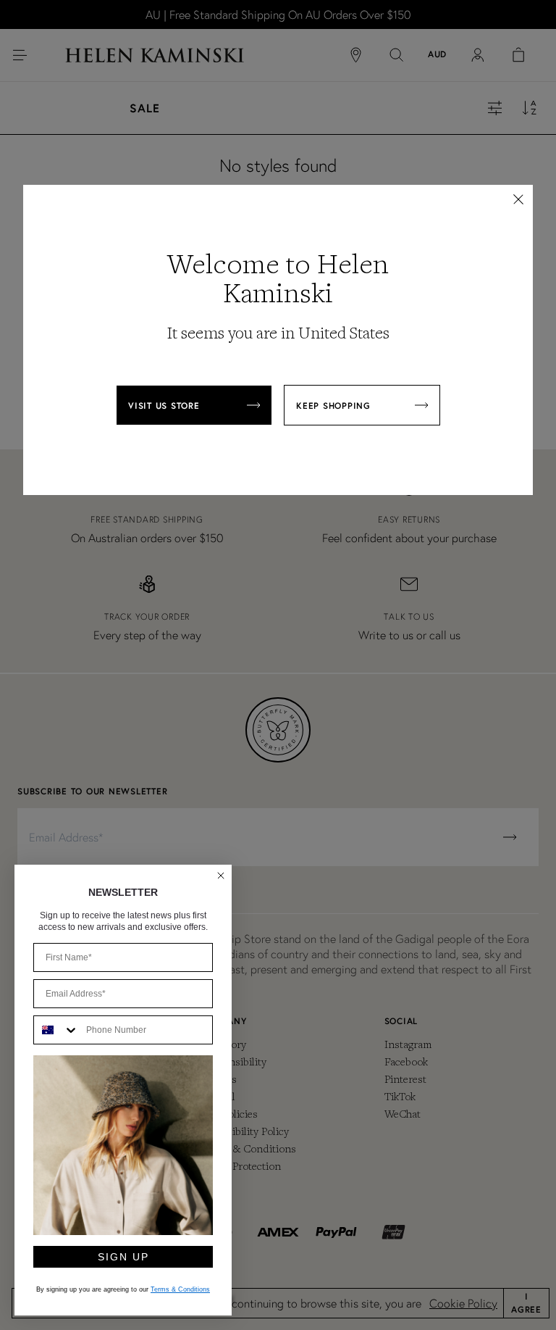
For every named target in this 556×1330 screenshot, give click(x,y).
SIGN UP (123, 1257)
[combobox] (56, 1030)
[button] (518, 199)
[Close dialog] (221, 875)
